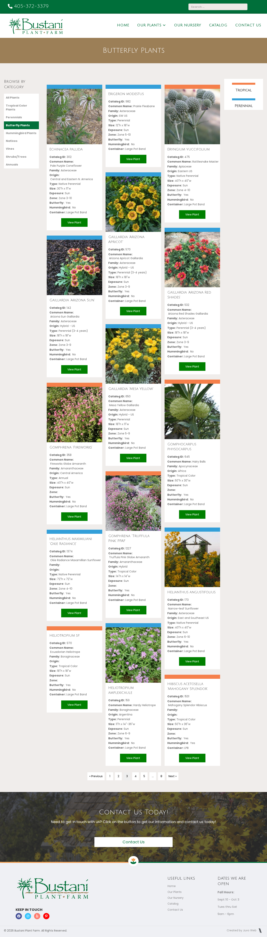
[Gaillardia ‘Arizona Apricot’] (133, 204)
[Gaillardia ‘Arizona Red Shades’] (192, 259)
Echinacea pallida (66, 149)
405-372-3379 (31, 6)
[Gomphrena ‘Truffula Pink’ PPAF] (133, 503)
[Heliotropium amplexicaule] (133, 655)
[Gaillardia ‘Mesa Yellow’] (133, 356)
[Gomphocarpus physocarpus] (192, 411)
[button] (74, 139)
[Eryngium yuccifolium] (192, 116)
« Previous (96, 776)
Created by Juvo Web (242, 930)
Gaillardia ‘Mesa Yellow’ (130, 389)
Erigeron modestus (126, 94)
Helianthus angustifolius (191, 592)
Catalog (173, 904)
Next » (172, 776)
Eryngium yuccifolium (188, 149)
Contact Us (175, 910)
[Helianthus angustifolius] (192, 559)
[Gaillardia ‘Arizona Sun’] (74, 267)
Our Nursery (176, 898)
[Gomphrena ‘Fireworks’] (74, 414)
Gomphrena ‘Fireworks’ (70, 447)
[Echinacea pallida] (74, 116)
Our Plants (175, 892)
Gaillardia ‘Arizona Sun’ (72, 300)
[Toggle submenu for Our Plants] (164, 25)
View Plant (74, 222)
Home (172, 886)
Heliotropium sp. (64, 635)
